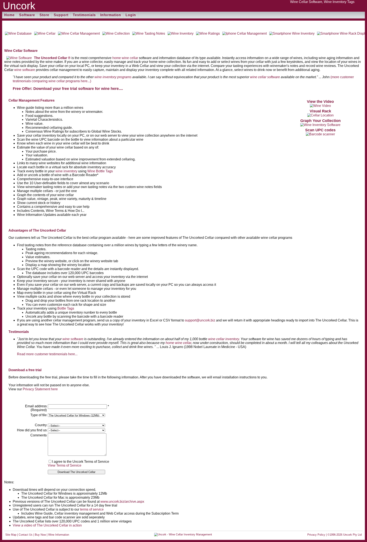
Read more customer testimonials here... (47, 354)
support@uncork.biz (200, 320)
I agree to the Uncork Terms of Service (80, 461)
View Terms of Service (64, 465)
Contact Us (25, 534)
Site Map (10, 534)
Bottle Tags (65, 308)
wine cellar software (265, 77)
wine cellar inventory (223, 339)
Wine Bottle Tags (100, 171)
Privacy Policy (316, 534)
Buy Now (40, 534)
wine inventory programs (113, 77)
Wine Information (58, 534)
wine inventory (66, 171)
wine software (24, 70)
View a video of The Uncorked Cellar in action (47, 525)
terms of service (92, 509)
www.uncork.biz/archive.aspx (122, 501)
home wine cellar (125, 58)
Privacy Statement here (40, 389)
